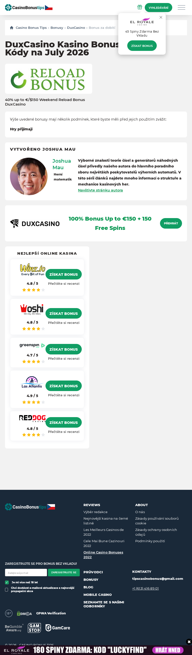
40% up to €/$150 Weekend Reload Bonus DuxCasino (45, 102)
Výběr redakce (96, 512)
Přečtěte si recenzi (64, 284)
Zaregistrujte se (63, 572)
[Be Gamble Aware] (14, 628)
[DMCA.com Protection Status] (24, 613)
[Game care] (57, 628)
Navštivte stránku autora (100, 190)
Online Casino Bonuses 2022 (103, 554)
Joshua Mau (61, 164)
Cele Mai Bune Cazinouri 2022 (104, 543)
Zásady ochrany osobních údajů (156, 532)
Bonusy (56, 28)
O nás (140, 512)
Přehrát (171, 223)
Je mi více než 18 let (25, 582)
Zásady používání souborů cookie (157, 520)
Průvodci (93, 572)
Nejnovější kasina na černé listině (106, 520)
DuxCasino (76, 28)
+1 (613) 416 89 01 (145, 588)
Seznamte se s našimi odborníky (104, 604)
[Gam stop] (34, 628)
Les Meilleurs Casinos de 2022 (104, 532)
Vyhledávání (158, 7)
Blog (89, 587)
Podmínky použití (150, 541)
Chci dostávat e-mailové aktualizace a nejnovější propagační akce (42, 589)
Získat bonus (142, 46)
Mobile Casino (98, 595)
